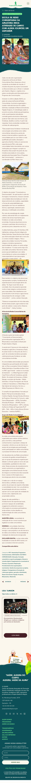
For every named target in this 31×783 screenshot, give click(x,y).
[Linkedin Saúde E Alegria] (24, 714)
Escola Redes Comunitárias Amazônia (13, 36)
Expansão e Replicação (14, 563)
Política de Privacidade (15, 768)
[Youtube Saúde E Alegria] (14, 714)
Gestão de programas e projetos (19, 568)
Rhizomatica (5, 576)
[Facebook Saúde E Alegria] (10, 714)
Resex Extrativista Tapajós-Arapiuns (12, 574)
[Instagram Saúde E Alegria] (6, 714)
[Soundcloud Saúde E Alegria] (21, 714)
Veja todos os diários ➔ (9, 594)
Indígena (4, 570)
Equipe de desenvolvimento (15, 777)
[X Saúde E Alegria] (17, 714)
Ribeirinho (13, 576)
